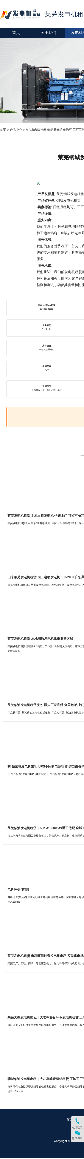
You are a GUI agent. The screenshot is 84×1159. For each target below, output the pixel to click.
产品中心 (16, 129)
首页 (3, 129)
